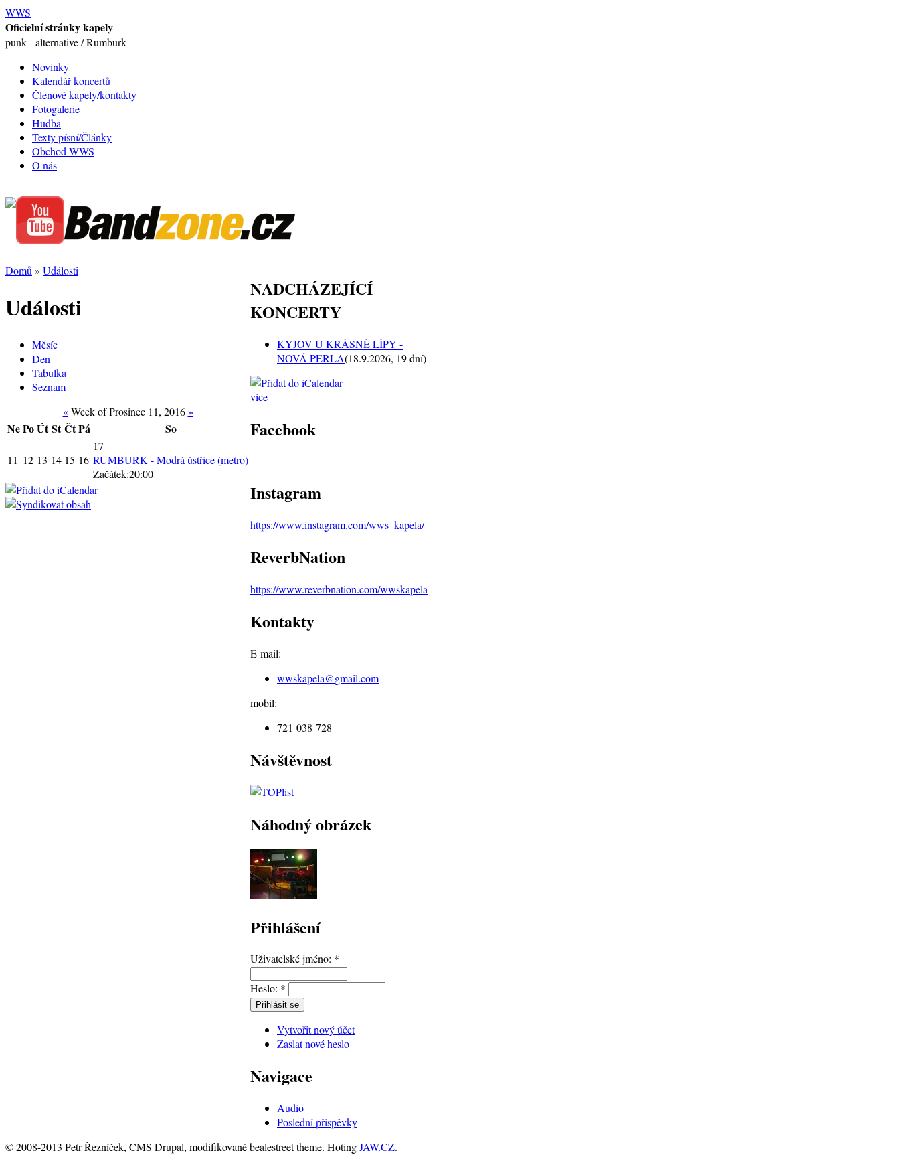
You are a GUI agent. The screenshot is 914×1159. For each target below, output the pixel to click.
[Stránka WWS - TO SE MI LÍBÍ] (10, 203)
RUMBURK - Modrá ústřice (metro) (170, 460)
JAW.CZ (377, 1147)
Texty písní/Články (72, 137)
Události (60, 270)
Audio (290, 1108)
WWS (18, 12)
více (259, 397)
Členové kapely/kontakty (84, 95)
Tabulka (49, 373)
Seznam (49, 387)
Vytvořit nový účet (316, 1029)
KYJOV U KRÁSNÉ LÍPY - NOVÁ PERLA (340, 351)
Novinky (50, 67)
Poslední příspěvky (317, 1122)
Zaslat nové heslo (313, 1043)
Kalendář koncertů (71, 81)
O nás (44, 165)
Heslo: (268, 988)
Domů (18, 270)
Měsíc (45, 344)
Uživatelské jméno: (294, 958)
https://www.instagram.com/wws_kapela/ (337, 525)
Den (41, 359)
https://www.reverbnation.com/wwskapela (339, 589)
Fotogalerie (56, 109)
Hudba (46, 123)
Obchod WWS (63, 151)
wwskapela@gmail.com (328, 678)
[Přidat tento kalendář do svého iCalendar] (51, 490)
